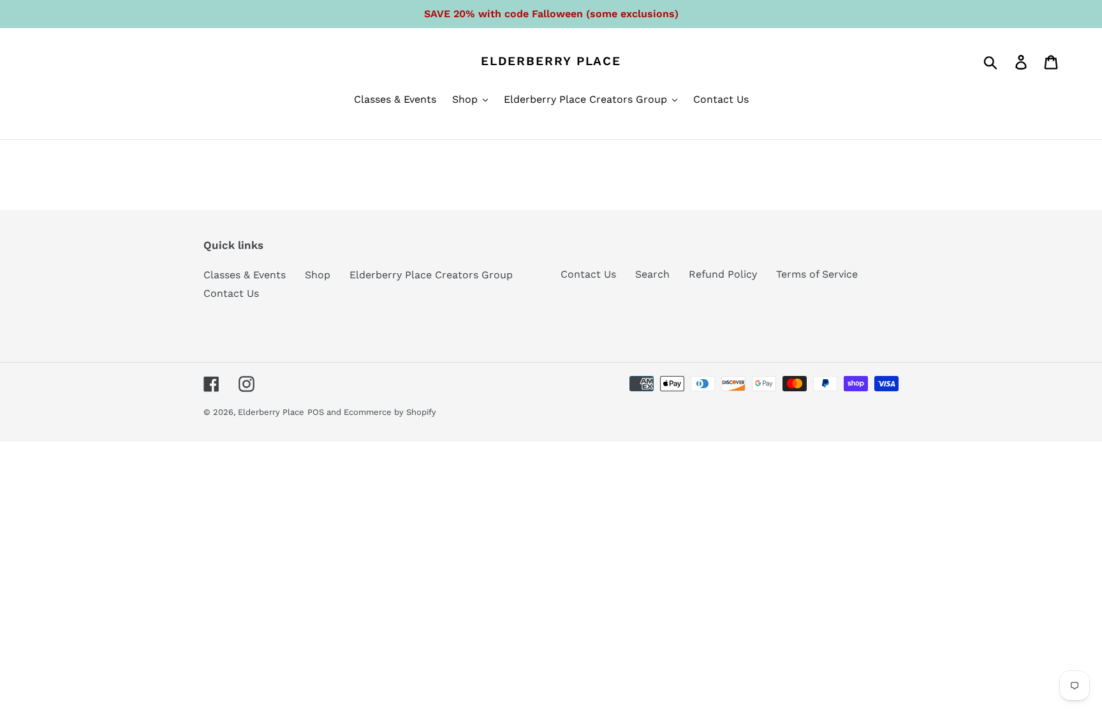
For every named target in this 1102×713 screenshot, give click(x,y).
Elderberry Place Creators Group (431, 275)
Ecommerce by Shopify (390, 412)
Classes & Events (244, 275)
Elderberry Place (551, 61)
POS (315, 412)
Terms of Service (817, 274)
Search (652, 274)
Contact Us (231, 293)
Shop (317, 275)
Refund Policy (723, 274)
